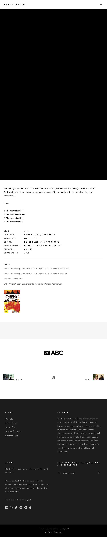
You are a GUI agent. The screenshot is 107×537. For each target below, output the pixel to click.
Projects (9, 419)
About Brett (10, 427)
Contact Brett (11, 436)
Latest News (11, 423)
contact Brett (18, 481)
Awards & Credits (13, 431)
